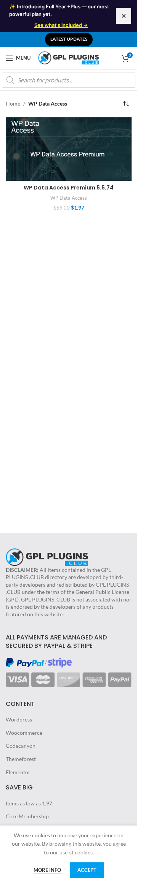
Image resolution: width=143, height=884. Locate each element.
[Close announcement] (123, 16)
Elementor (18, 772)
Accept (86, 870)
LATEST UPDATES (68, 39)
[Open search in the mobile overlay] (68, 80)
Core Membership (27, 816)
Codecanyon (20, 745)
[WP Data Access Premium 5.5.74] (69, 149)
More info (48, 870)
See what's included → (61, 25)
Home (13, 103)
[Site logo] (68, 57)
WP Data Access (68, 198)
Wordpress (19, 719)
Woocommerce (24, 732)
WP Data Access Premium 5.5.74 (69, 187)
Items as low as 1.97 (29, 803)
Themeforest (21, 759)
